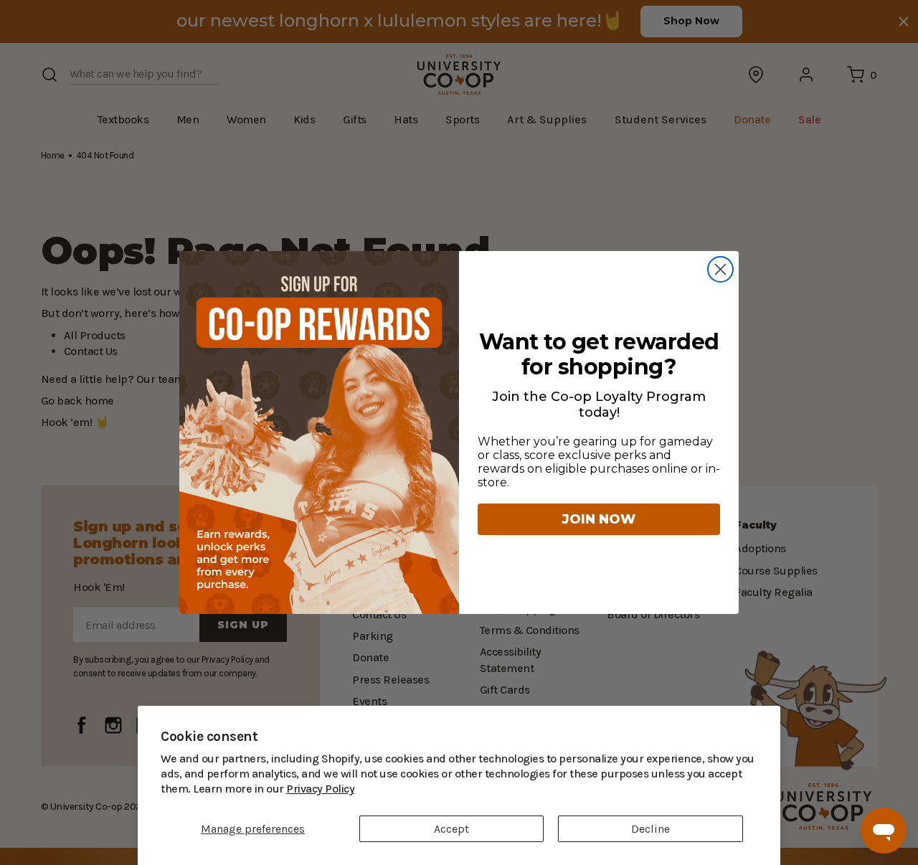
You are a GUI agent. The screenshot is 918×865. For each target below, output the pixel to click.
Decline (650, 829)
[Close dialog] (720, 269)
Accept (451, 829)
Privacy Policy (250, 789)
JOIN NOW (598, 519)
